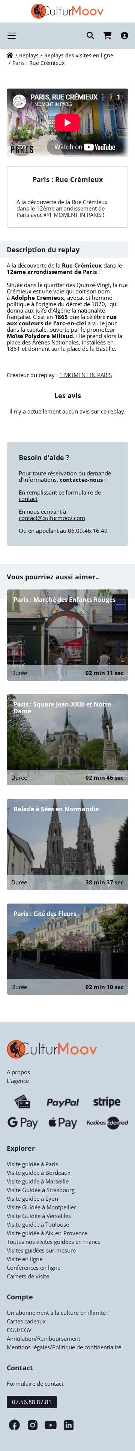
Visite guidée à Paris (32, 1164)
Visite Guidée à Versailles (39, 1215)
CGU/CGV (19, 1330)
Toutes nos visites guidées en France (53, 1241)
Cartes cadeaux (26, 1321)
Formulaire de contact (35, 1383)
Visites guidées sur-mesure (41, 1250)
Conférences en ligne (33, 1267)
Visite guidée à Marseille (38, 1181)
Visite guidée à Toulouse (38, 1224)
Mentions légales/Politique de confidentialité (64, 1347)
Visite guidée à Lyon (32, 1198)
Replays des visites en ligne (78, 55)
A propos (18, 1072)
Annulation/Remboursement (43, 1338)
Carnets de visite (28, 1276)
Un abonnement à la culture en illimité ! (58, 1312)
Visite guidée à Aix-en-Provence (47, 1233)
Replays (29, 55)
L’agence (18, 1080)
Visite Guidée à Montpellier (41, 1207)
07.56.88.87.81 (32, 1402)
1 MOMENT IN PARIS (85, 375)
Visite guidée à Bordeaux (38, 1172)
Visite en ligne (24, 1259)
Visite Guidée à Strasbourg (41, 1190)
